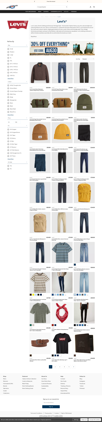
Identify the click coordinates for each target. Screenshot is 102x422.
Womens (5, 381)
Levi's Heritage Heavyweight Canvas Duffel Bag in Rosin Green (38, 120)
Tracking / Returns (65, 386)
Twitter (81, 386)
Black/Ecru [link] (13, 112)
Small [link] (11, 49)
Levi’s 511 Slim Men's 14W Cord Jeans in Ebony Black (60, 209)
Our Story (44, 379)
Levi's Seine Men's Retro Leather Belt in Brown (38, 360)
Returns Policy (64, 388)
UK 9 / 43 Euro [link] (14, 66)
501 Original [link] (13, 129)
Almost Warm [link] (13, 88)
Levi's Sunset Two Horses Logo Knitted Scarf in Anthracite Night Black (81, 150)
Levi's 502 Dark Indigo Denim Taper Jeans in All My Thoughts (59, 300)
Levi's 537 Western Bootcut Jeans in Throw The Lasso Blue (82, 269)
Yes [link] (11, 166)
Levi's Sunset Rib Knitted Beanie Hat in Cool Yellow (60, 149)
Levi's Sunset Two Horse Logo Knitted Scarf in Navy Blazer (38, 179)
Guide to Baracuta (27, 381)
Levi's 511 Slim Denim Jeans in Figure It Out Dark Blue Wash (82, 239)
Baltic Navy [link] (13, 94)
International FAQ (65, 393)
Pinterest (82, 388)
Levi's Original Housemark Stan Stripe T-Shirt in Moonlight (60, 269)
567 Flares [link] (12, 156)
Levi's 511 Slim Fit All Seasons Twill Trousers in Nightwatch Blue (81, 179)
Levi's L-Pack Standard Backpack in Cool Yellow (82, 209)
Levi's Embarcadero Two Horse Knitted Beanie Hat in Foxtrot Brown (37, 149)
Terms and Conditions (36, 413)
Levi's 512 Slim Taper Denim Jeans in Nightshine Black (82, 330)
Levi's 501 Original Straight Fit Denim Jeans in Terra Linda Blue (38, 269)
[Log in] (90, 7)
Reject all (84, 419)
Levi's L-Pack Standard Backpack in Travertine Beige (38, 239)
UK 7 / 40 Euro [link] (14, 63)
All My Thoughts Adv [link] (15, 85)
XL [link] (10, 58)
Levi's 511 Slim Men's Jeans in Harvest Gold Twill (60, 239)
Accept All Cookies (95, 419)
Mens (4, 379)
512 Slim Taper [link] (13, 144)
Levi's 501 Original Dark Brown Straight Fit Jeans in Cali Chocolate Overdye (81, 90)
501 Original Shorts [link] (15, 132)
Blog (81, 379)
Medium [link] (12, 52)
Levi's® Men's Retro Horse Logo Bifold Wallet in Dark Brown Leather (82, 360)
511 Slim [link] (12, 141)
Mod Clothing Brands (28, 386)
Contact (63, 379)
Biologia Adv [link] (13, 100)
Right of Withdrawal (66, 413)
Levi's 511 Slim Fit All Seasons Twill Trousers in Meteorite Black (59, 179)
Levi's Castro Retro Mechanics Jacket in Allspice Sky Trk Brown (37, 90)
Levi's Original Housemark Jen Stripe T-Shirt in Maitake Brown (38, 300)
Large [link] (11, 55)
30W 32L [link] (12, 75)
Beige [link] (11, 97)
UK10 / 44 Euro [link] (14, 69)
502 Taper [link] (12, 135)
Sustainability (44, 386)
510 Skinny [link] (13, 138)
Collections (6, 393)
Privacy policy (48, 413)
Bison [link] (11, 103)
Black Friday (25, 383)
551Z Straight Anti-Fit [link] (15, 153)
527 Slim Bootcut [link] (14, 150)
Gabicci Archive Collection (29, 379)
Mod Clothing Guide (27, 388)
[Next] (73, 366)
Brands (5, 386)
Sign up (51, 406)
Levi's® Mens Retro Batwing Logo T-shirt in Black (60, 360)
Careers (43, 388)
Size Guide (63, 381)
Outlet (5, 391)
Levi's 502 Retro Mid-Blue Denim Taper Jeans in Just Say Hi (81, 300)
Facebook (82, 383)
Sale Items (6, 388)
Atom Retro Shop (46, 381)
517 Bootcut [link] (13, 147)
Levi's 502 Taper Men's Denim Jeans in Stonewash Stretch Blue (60, 90)
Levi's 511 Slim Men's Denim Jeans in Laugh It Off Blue (37, 209)
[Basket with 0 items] (94, 7)
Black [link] (11, 106)
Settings (76, 419)
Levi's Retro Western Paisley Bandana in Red (60, 330)
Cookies (56, 413)
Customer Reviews (46, 383)
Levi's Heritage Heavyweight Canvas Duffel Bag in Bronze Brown (60, 120)
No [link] (11, 169)
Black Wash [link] (13, 109)
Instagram (82, 381)
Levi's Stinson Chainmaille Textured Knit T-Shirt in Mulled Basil (37, 330)
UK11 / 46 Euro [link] (13, 72)
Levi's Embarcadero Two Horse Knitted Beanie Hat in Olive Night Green (81, 120)
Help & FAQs (64, 391)
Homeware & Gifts (8, 383)
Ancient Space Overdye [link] (16, 91)
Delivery (63, 383)
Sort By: (78, 59)
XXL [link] (11, 61)
